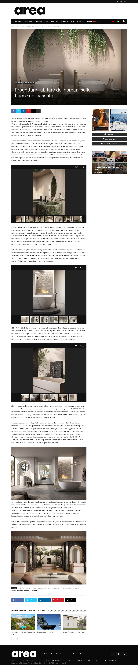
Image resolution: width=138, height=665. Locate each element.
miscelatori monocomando (20, 590)
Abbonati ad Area (57, 654)
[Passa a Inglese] (113, 21)
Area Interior (92, 21)
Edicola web (110, 134)
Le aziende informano (28, 82)
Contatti (44, 654)
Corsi (79, 21)
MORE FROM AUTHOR (37, 610)
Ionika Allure (56, 588)
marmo (77, 588)
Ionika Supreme (68, 588)
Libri (46, 21)
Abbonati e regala (110, 139)
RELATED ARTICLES (18, 610)
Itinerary (28, 21)
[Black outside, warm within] (49, 622)
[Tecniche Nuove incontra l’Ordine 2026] (109, 162)
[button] (124, 22)
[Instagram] (121, 1)
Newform (34, 118)
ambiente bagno (38, 588)
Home (13, 26)
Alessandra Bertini (24, 588)
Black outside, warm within (45, 632)
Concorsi (38, 21)
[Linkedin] (124, 1)
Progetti (18, 21)
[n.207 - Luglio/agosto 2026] (100, 120)
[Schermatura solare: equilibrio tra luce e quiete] (23, 622)
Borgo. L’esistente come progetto (73, 632)
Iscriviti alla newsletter (110, 144)
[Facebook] (117, 1)
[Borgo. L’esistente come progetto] (74, 622)
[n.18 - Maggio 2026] (118, 120)
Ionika (47, 588)
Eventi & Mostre (67, 21)
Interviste (54, 21)
